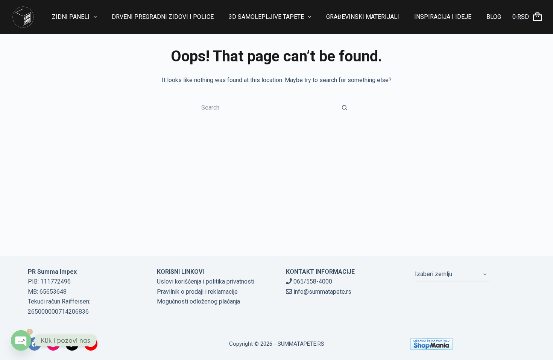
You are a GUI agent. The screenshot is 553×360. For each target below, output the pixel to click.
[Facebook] (34, 344)
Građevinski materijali (362, 16)
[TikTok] (72, 344)
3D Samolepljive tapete (266, 16)
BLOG (493, 16)
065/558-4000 (312, 281)
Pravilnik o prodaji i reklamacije (197, 291)
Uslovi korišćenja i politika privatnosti (205, 281)
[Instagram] (53, 344)
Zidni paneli (71, 16)
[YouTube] (90, 344)
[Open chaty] (21, 340)
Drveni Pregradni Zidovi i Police (163, 16)
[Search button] (344, 107)
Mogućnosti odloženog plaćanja (198, 301)
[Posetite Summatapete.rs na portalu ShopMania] (468, 344)
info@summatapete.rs (321, 291)
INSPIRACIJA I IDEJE (442, 16)
